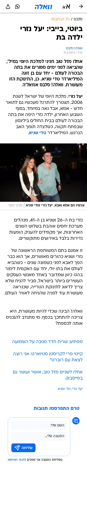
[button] (66, 6)
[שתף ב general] (8, 6)
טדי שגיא (64, 389)
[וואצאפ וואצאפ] (17, 6)
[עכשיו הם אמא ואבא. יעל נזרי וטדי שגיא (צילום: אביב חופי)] (43, 176)
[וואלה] (43, 6)
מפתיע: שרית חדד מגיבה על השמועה (47, 342)
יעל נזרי (77, 389)
